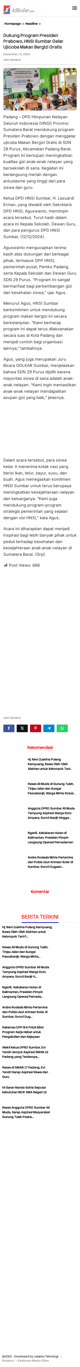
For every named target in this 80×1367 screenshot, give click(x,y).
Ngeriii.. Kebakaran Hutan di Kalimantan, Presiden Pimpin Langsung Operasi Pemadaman (50, 837)
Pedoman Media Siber (33, 1360)
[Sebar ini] (8, 728)
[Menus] (75, 8)
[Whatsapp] (62, 728)
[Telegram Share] (48, 728)
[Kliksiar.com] (18, 9)
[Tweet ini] (22, 728)
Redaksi (8, 1360)
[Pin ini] (35, 728)
